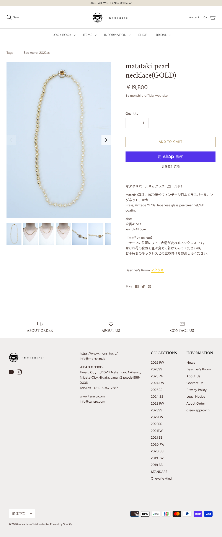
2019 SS (157, 465)
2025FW (157, 376)
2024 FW (157, 383)
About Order (195, 403)
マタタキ (157, 270)
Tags (12, 53)
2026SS (156, 369)
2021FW (157, 431)
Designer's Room (198, 369)
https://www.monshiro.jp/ (99, 353)
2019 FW (157, 458)
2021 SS (157, 437)
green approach (197, 410)
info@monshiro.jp (93, 359)
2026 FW (157, 363)
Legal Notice (195, 397)
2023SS (156, 410)
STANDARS (159, 472)
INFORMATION (115, 35)
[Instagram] (19, 371)
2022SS (156, 424)
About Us (193, 376)
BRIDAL (161, 35)
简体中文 (18, 514)
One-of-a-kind (161, 478)
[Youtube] (11, 371)
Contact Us (194, 383)
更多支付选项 (171, 166)
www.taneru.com (92, 396)
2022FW (157, 417)
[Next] (106, 140)
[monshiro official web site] (111, 17)
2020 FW (157, 444)
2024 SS (157, 397)
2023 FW (157, 403)
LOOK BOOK (61, 35)
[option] (59, 140)
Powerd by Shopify (61, 524)
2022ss (44, 53)
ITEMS (87, 35)
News (190, 363)
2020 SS (157, 451)
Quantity (132, 114)
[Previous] (11, 140)
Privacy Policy (196, 390)
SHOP (142, 35)
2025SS (156, 390)
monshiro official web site (149, 96)
